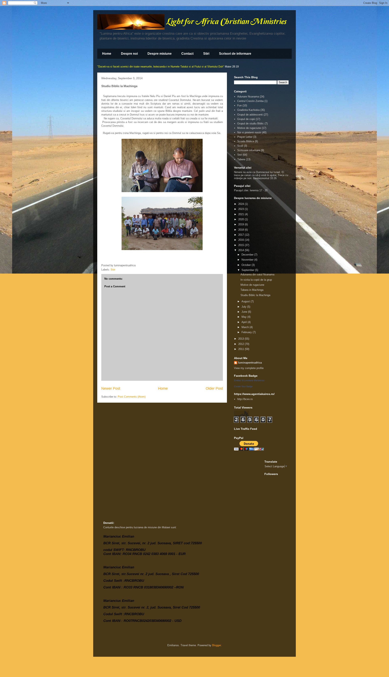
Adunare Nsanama (248, 96)
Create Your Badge (243, 386)
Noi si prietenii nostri (249, 132)
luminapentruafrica (250, 362)
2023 (241, 209)
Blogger (216, 645)
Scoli (240, 145)
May (244, 316)
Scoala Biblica (245, 141)
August (246, 301)
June (245, 311)
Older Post (214, 388)
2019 (241, 224)
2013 (241, 338)
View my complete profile (249, 368)
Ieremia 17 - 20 (258, 190)
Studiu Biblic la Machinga (255, 295)
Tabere (241, 159)
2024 (241, 203)
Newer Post (110, 388)
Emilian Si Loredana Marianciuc (249, 380)
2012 (241, 343)
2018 (241, 229)
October (247, 264)
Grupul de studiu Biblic (250, 123)
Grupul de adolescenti (250, 114)
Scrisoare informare (248, 150)
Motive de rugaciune (249, 127)
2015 (241, 245)
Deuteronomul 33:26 (265, 178)
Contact (187, 53)
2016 (241, 239)
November (248, 259)
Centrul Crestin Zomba (250, 101)
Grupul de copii (246, 119)
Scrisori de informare (235, 53)
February (247, 332)
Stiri (206, 53)
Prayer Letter (244, 136)
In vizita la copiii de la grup (256, 279)
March (246, 327)
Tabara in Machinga (251, 289)
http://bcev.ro (245, 399)
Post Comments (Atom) (131, 396)
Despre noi (129, 53)
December (248, 254)
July (244, 306)
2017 (241, 234)
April (245, 322)
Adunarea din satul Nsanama (257, 274)
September (248, 270)
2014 (241, 250)
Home (106, 53)
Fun (239, 105)
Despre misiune (159, 53)
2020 (241, 219)
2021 (241, 214)
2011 (241, 349)
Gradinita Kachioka (248, 109)
